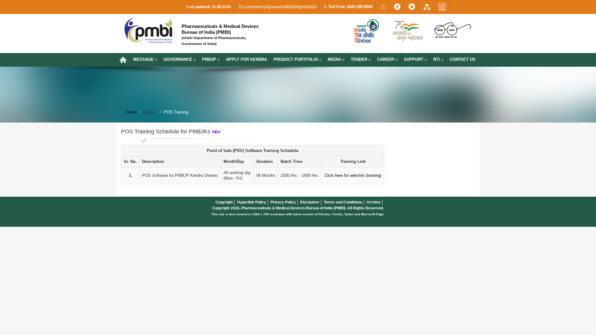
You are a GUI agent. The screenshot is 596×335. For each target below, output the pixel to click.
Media (335, 59)
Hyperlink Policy (251, 202)
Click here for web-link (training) (353, 175)
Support (414, 59)
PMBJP (209, 59)
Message (144, 59)
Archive (374, 202)
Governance (178, 59)
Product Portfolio (296, 59)
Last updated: (209, 7)
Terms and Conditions (343, 202)
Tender (359, 59)
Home (131, 112)
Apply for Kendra (246, 59)
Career (386, 59)
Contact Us (463, 59)
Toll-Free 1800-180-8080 (349, 6)
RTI (437, 59)
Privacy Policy (283, 202)
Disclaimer (309, 202)
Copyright (224, 202)
